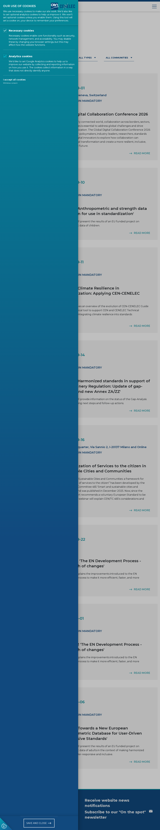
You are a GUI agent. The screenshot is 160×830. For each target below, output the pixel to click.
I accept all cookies (14, 80)
